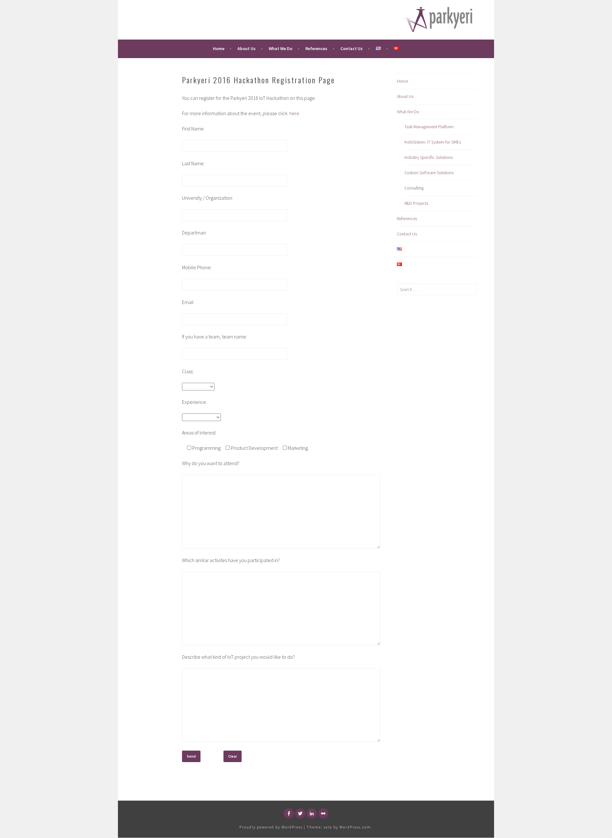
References (316, 48)
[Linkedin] (312, 813)
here (294, 113)
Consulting (414, 188)
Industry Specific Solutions (428, 157)
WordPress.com (355, 827)
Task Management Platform (429, 127)
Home (218, 48)
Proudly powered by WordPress (270, 827)
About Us (246, 48)
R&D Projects (416, 203)
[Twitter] (300, 813)
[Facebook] (289, 813)
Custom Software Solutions (429, 172)
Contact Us (351, 48)
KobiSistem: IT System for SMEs (432, 142)
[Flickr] (323, 813)
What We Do (280, 48)
